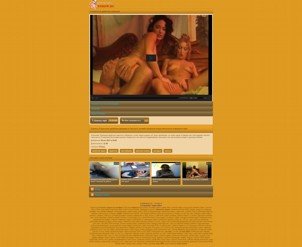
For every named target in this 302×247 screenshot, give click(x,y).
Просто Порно (98, 114)
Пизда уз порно (101, 195)
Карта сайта (157, 205)
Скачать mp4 (105, 120)
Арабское (113, 151)
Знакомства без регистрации (105, 104)
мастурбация (126, 151)
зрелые (168, 151)
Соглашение (145, 205)
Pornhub (96, 109)
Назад (97, 189)
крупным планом (142, 151)
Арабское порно (98, 151)
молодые (157, 151)
